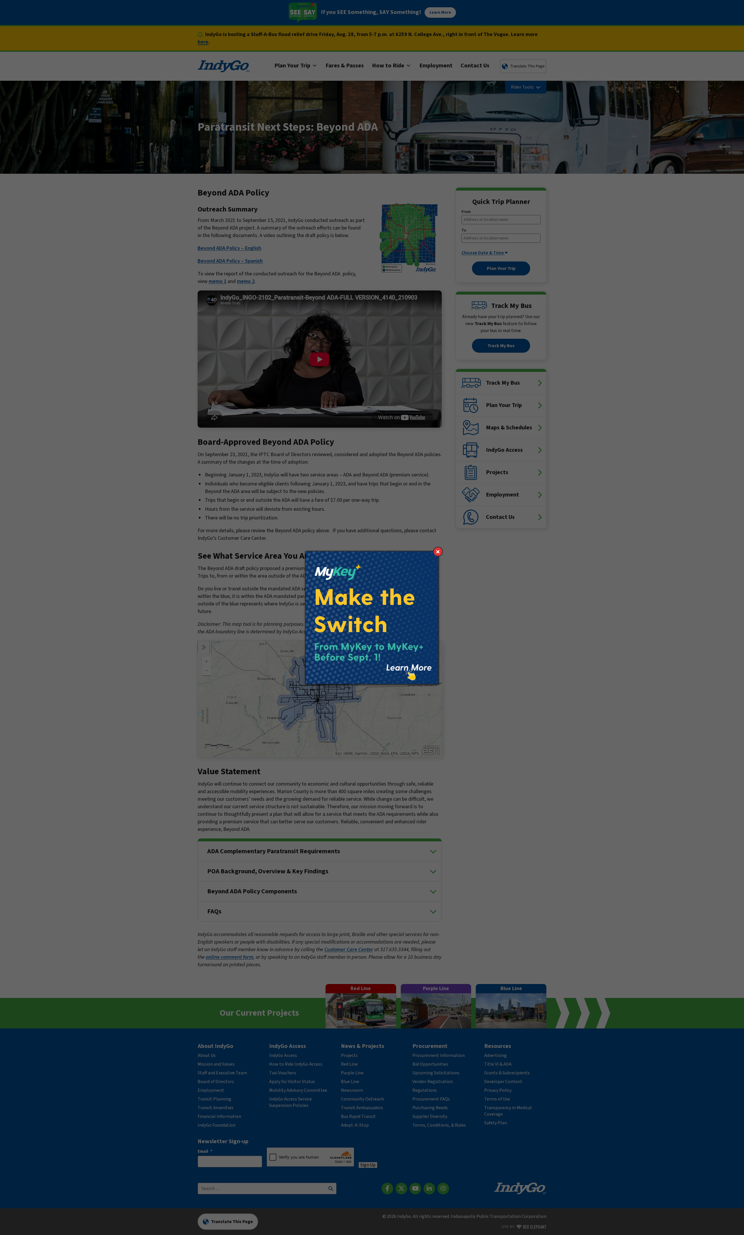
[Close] (438, 551)
